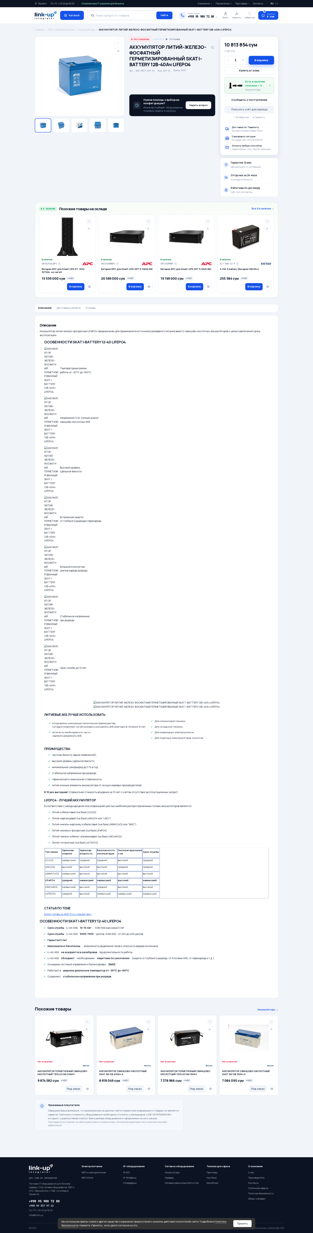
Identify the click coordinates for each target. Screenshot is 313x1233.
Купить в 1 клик (249, 70)
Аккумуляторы (86, 29)
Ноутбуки (211, 1177)
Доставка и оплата (68, 308)
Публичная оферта (258, 1188)
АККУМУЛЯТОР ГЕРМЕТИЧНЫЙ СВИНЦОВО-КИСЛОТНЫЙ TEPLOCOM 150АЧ (185, 1073)
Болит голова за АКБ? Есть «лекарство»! (68, 914)
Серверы (169, 1177)
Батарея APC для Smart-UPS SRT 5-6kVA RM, (186, 269)
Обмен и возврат (257, 1198)
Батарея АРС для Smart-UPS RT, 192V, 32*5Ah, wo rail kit (63, 271)
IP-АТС (126, 1172)
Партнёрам (242, 3)
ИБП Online (87, 1177)
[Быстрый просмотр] (89, 286)
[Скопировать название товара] (212, 47)
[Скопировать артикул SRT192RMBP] (176, 264)
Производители (256, 1177)
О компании (205, 3)
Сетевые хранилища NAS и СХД (182, 1183)
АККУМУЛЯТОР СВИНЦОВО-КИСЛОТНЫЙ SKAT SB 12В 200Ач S (123, 1073)
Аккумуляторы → (267, 1009)
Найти (164, 15)
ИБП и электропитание (61, 29)
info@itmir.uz (36, 1215)
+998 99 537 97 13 (41, 1205)
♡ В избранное (241, 117)
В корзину (261, 60)
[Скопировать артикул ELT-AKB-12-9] (237, 264)
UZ (276, 3)
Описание (44, 308)
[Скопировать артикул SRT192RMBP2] (117, 264)
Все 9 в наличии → (263, 208)
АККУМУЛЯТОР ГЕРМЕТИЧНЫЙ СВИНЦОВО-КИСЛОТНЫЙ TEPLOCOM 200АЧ (62, 1073)
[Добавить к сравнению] (88, 228)
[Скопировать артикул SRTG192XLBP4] (59, 264)
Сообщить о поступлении (249, 100)
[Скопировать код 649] (169, 71)
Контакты (258, 3)
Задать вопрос (198, 105)
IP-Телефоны (129, 1177)
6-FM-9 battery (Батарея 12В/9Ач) (239, 269)
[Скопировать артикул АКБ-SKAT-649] (153, 71)
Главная (39, 29)
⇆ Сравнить (259, 117)
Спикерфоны (130, 1183)
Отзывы (90, 308)
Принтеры (211, 1172)
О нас (251, 1172)
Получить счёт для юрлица (249, 109)
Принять (242, 1223)
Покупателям (224, 3)
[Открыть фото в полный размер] (79, 76)
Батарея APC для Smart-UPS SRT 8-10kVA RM (127, 269)
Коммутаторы (172, 1172)
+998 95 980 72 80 (44, 1201)
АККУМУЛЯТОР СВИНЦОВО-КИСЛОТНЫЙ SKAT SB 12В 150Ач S (246, 1073)
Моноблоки (212, 1183)
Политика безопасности (261, 1193)
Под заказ (73, 1088)
